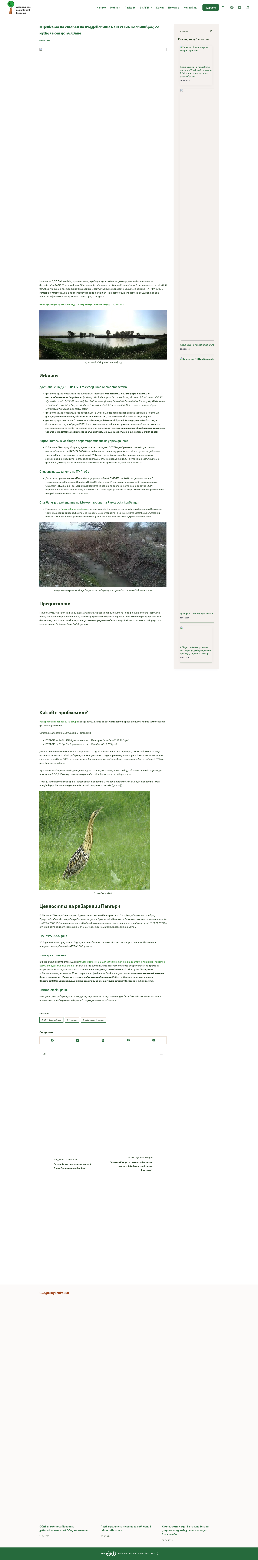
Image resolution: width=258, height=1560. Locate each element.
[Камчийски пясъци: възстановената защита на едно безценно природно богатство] (190, 1409)
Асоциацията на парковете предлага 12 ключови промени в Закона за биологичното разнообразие (196, 71)
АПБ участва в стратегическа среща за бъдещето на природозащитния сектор (195, 650)
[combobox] (193, 31)
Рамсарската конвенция (75, 508)
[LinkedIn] (247, 7)
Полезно (173, 7)
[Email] (154, 1040)
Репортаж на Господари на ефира (58, 721)
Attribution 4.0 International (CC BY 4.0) (137, 1553)
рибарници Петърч (93, 1020)
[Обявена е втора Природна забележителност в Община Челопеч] (67, 1409)
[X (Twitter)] (77, 1040)
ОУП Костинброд (51, 1020)
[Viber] (128, 1040)
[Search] (223, 7)
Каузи (160, 7)
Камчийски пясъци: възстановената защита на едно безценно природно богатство (185, 1530)
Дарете (211, 7)
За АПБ (144, 7)
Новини (115, 7)
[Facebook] (232, 7)
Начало (101, 7)
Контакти (190, 7)
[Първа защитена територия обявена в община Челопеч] (129, 1409)
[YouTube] (239, 7)
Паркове (130, 7)
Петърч (72, 1020)
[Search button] (211, 31)
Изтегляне (118, 304)
